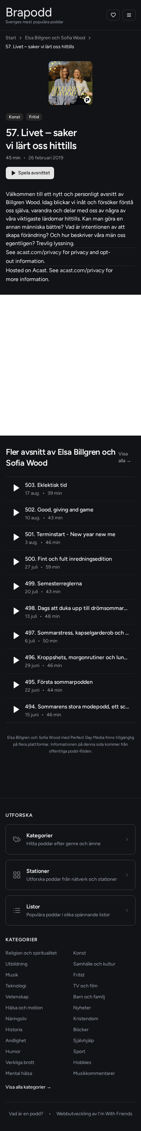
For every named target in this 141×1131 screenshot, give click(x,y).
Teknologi (15, 986)
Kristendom (85, 1019)
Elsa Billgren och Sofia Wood (55, 38)
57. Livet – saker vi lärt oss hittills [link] (39, 47)
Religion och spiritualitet (31, 953)
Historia (13, 1030)
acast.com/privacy (39, 252)
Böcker (81, 1030)
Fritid (34, 117)
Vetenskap (16, 997)
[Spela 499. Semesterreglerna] (15, 586)
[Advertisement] (70, 365)
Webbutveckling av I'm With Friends (94, 1114)
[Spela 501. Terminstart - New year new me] (15, 537)
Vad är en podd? (26, 1114)
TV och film (85, 986)
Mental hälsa (18, 1073)
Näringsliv (16, 1019)
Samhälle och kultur (94, 964)
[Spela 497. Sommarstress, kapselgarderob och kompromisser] (15, 635)
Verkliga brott (19, 1062)
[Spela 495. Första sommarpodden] (15, 685)
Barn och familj (89, 997)
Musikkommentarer (94, 1073)
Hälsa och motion (24, 1008)
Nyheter (82, 1008)
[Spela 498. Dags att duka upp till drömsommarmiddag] (15, 611)
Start (10, 38)
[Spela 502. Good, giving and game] (15, 512)
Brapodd (28, 12)
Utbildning (16, 964)
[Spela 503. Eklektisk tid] (15, 488)
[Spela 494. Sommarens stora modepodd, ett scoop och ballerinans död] (15, 709)
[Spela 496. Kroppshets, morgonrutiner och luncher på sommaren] (15, 660)
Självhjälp (83, 1040)
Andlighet (15, 1040)
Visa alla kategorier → (28, 1087)
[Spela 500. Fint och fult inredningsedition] (15, 562)
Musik (11, 975)
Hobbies (82, 1062)
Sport (79, 1051)
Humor (13, 1051)
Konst (14, 117)
